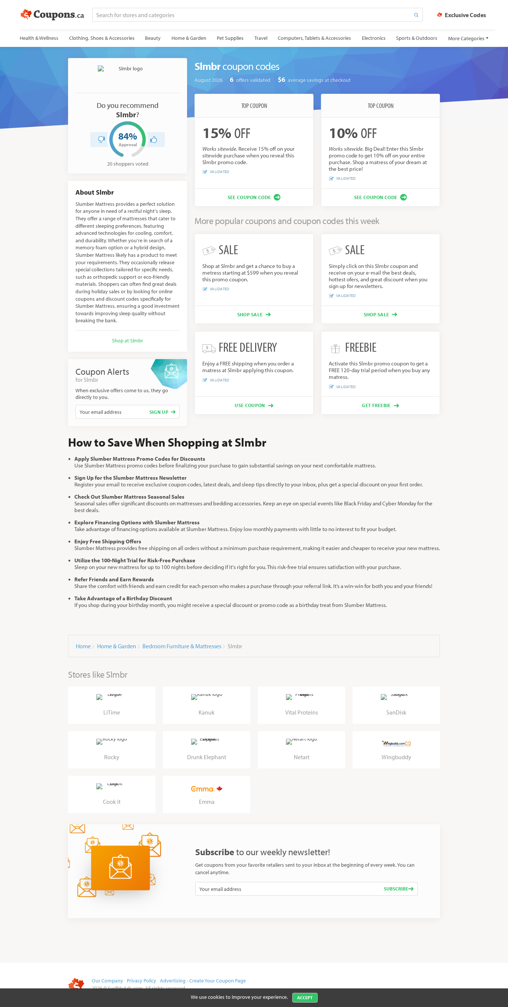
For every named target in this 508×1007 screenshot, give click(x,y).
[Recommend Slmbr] (153, 139)
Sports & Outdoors (416, 38)
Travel (260, 38)
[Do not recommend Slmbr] (101, 139)
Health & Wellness (39, 38)
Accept (305, 997)
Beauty (153, 38)
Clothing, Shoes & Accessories (102, 38)
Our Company (107, 981)
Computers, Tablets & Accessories (314, 38)
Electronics (374, 38)
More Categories (466, 38)
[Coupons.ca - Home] (52, 15)
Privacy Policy (141, 981)
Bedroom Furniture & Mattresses (181, 646)
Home (83, 646)
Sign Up (158, 412)
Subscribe (396, 889)
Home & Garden (188, 38)
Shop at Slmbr (127, 340)
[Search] (416, 14)
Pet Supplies (230, 38)
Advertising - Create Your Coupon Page (203, 981)
